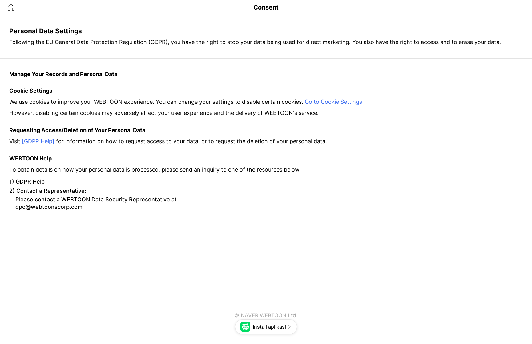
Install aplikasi (269, 327)
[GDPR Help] (38, 141)
